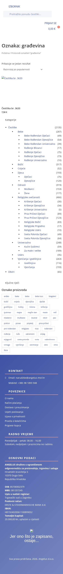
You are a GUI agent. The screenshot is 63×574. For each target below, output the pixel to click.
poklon (7, 323)
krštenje (44, 307)
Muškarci (29, 189)
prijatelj (30, 323)
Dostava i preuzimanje (17, 407)
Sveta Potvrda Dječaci (35, 234)
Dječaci (28, 176)
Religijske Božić (32, 222)
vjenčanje (20, 345)
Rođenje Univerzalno (35, 160)
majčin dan (32, 312)
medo (45, 312)
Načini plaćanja (13, 402)
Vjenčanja (29, 267)
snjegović (8, 339)
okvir (45, 318)
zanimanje (34, 345)
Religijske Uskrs (32, 230)
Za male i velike (32, 250)
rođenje (7, 334)
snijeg (42, 334)
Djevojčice (29, 180)
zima (56, 345)
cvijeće (17, 301)
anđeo (6, 296)
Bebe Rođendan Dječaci (37, 135)
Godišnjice (30, 263)
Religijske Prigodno (34, 226)
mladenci (7, 318)
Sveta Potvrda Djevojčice (37, 238)
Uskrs (21, 254)
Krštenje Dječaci (33, 201)
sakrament (30, 334)
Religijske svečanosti (29, 197)
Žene (27, 193)
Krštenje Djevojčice (34, 205)
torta (37, 339)
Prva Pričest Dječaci (34, 213)
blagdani (52, 296)
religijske (25, 328)
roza (36, 328)
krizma (32, 307)
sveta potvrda (23, 339)
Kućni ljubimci (32, 246)
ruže (18, 334)
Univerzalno (24, 242)
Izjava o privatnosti (15, 416)
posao (18, 323)
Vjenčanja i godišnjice (29, 258)
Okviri (11, 271)
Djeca (21, 172)
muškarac (21, 318)
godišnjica (8, 307)
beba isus (39, 296)
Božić (20, 164)
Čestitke (12, 127)
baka (17, 296)
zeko (46, 345)
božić (6, 301)
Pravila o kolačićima (15, 420)
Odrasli (22, 184)
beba (27, 296)
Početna (6, 53)
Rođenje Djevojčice (34, 156)
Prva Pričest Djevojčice (36, 217)
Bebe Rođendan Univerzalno (39, 143)
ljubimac (7, 312)
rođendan (48, 328)
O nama (9, 398)
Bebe (20, 131)
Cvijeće (21, 168)
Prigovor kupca (13, 425)
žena (6, 350)
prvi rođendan (10, 328)
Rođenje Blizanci (33, 147)
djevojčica (30, 301)
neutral (34, 318)
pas (54, 318)
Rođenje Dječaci (33, 152)
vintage (7, 345)
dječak (42, 301)
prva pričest (44, 323)
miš (54, 312)
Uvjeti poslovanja (14, 411)
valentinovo (50, 339)
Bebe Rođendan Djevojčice (38, 139)
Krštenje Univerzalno (35, 209)
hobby (21, 307)
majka (19, 312)
